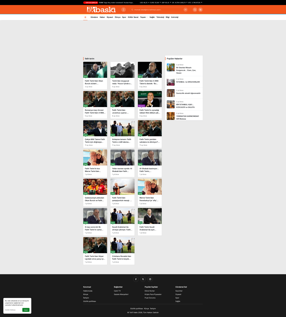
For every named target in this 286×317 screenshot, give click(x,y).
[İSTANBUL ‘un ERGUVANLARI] (184, 81)
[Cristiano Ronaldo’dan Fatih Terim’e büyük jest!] (122, 251)
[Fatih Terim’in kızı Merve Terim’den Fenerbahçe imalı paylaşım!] (95, 163)
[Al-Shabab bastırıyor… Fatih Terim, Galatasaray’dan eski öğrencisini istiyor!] (150, 163)
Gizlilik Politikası (10, 310)
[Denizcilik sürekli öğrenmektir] (184, 93)
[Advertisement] (143, 37)
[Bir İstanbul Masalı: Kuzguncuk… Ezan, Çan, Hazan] (184, 69)
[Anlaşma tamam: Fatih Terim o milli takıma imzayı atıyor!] (122, 134)
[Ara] (195, 9)
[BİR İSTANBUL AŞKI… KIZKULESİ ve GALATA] (184, 104)
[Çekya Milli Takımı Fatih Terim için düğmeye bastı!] (95, 134)
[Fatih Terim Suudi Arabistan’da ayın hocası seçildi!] (150, 221)
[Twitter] (143, 279)
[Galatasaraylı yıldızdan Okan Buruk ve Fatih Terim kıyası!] (95, 192)
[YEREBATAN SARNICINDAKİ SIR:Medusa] (184, 115)
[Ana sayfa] (85, 17)
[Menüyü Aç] (123, 9)
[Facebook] (136, 279)
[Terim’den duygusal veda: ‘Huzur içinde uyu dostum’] (122, 75)
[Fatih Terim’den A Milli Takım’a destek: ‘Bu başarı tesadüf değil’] (150, 75)
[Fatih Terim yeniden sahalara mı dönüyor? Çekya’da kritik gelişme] (150, 134)
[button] (200, 9)
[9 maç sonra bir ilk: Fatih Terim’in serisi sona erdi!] (95, 221)
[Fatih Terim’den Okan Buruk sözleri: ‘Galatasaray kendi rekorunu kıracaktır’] (95, 75)
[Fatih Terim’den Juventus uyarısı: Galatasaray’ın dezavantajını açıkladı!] (122, 105)
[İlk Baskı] (101, 9)
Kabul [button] (26, 310)
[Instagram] (150, 279)
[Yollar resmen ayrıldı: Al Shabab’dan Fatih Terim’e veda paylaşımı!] (122, 163)
